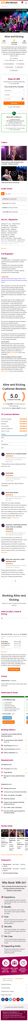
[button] (14, 741)
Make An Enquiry (9, 722)
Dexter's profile (5, 371)
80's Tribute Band (10, 60)
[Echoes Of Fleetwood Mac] (13, 833)
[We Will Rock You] (21, 833)
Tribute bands (21, 64)
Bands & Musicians (9, 64)
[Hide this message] (24, 1012)
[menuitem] (14, 984)
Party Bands (19, 67)
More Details (7, 718)
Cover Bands (14, 70)
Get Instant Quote (14, 669)
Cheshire (20, 60)
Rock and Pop (9, 67)
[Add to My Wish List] (25, 13)
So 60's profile (13, 352)
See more (4, 248)
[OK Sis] (5, 833)
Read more (16, 518)
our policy (5, 1018)
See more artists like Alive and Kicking (11, 855)
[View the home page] (9, 3)
